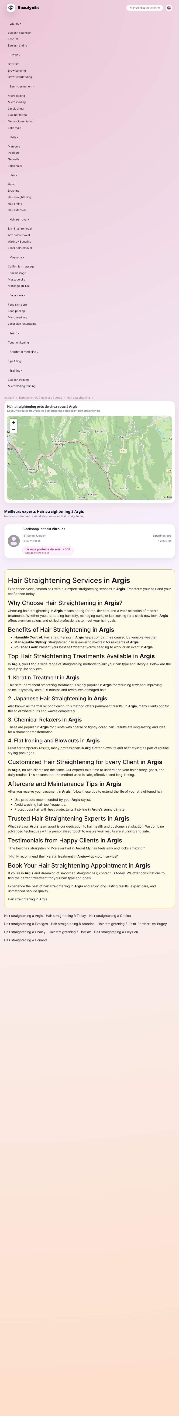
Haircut (12, 184)
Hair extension (17, 210)
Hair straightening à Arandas (72, 924)
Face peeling (16, 311)
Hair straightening (19, 197)
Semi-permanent (21, 86)
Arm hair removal (19, 235)
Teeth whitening (18, 342)
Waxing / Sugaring (19, 241)
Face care (16, 295)
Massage (16, 257)
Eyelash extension (19, 32)
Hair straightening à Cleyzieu (116, 932)
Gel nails (13, 159)
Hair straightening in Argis (27, 899)
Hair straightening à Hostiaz (70, 932)
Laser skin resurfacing (22, 323)
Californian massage (21, 266)
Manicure (14, 146)
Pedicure (14, 152)
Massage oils (16, 279)
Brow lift (13, 64)
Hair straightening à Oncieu (110, 916)
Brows (14, 55)
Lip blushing (16, 108)
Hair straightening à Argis (23, 916)
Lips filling (14, 361)
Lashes (14, 23)
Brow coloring (17, 70)
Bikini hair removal (20, 228)
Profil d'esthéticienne (146, 7)
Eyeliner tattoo (17, 115)
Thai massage (17, 273)
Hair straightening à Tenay (66, 916)
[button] (13, 422)
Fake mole (14, 128)
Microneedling (17, 317)
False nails (15, 165)
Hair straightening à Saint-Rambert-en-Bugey (132, 924)
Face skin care (17, 304)
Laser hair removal (20, 248)
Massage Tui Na (18, 285)
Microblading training (21, 386)
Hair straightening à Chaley (24, 932)
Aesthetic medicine (23, 352)
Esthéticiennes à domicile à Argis (40, 397)
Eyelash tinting (17, 45)
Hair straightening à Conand (25, 940)
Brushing (13, 190)
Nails (13, 137)
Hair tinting (15, 203)
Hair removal (18, 219)
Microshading (17, 102)
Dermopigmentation (21, 121)
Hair (12, 175)
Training (15, 370)
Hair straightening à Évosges (26, 924)
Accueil (9, 397)
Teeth (13, 333)
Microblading (16, 95)
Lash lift (13, 39)
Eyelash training (18, 379)
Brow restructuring (20, 77)
